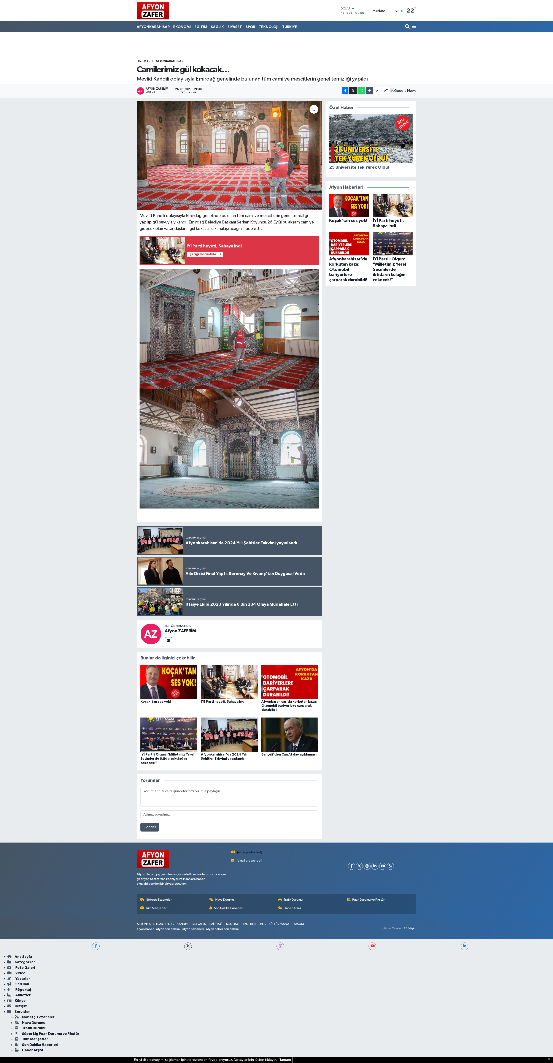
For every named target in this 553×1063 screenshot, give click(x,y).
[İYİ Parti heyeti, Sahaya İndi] (229, 681)
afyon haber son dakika (222, 929)
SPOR (250, 27)
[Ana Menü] (413, 27)
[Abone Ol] (403, 91)
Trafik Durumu (293, 899)
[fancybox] (229, 328)
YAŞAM (298, 924)
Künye (20, 1001)
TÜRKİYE (289, 27)
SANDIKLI (183, 924)
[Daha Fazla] (369, 90)
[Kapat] (550, 1059)
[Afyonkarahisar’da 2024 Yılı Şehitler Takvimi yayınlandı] (229, 734)
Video (20, 973)
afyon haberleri (193, 929)
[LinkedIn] (374, 866)
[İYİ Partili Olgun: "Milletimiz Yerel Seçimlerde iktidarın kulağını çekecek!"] (168, 734)
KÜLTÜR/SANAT (280, 924)
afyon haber (145, 929)
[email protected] (249, 852)
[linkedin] (464, 946)
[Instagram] (367, 866)
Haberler (143, 61)
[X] (359, 866)
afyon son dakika (168, 929)
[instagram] (280, 946)
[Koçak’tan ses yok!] (168, 681)
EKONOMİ (182, 27)
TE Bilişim (410, 928)
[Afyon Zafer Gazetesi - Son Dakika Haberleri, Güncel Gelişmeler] (153, 11)
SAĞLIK (217, 27)
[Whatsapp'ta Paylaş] (361, 90)
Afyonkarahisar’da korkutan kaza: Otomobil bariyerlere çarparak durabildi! (289, 705)
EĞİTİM (200, 27)
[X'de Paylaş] (353, 90)
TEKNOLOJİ (268, 27)
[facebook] (96, 946)
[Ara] (407, 27)
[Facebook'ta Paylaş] (345, 90)
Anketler (23, 995)
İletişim (21, 1006)
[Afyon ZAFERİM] (150, 634)
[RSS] (390, 866)
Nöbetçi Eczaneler (159, 899)
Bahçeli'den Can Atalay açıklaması (288, 754)
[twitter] (188, 946)
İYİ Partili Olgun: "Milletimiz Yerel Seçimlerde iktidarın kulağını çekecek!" (167, 758)
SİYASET (234, 27)
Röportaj (23, 990)
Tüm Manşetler (156, 908)
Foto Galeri (25, 968)
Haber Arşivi (292, 908)
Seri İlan (22, 984)
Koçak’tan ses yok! (155, 701)
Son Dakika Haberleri (228, 908)
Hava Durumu (224, 899)
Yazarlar (22, 979)
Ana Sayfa (23, 956)
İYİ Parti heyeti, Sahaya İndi (223, 701)
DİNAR (169, 924)
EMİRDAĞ (215, 924)
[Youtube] (382, 866)
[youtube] (372, 946)
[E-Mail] (168, 640)
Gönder (149, 827)
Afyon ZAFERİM (180, 631)
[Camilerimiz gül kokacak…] (229, 155)
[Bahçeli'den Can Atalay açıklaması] (289, 734)
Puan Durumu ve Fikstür (368, 899)
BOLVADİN (199, 924)
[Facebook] (351, 866)
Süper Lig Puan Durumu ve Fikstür (50, 1034)
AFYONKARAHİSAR (153, 27)
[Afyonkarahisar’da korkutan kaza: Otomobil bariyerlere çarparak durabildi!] (289, 681)
